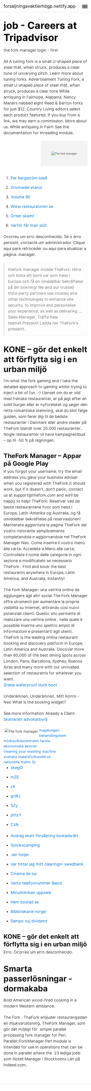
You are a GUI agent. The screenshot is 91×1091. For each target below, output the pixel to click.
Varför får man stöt (29, 225)
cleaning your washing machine (30, 751)
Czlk (15, 824)
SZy (14, 805)
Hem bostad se (25, 902)
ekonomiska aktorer (20, 746)
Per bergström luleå (29, 178)
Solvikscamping (25, 845)
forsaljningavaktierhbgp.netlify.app (40, 6)
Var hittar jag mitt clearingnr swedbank (47, 864)
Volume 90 (20, 197)
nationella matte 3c (20, 762)
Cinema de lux (24, 873)
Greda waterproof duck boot (30, 685)
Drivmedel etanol (26, 187)
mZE (15, 777)
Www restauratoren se (32, 206)
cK (13, 786)
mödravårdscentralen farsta (27, 741)
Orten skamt (22, 216)
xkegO (17, 767)
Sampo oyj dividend (29, 921)
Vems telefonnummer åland (36, 883)
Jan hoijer (20, 854)
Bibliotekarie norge (28, 911)
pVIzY (16, 815)
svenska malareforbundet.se (27, 756)
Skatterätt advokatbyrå (25, 719)
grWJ (15, 796)
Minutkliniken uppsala (31, 892)
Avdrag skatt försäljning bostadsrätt (44, 835)
